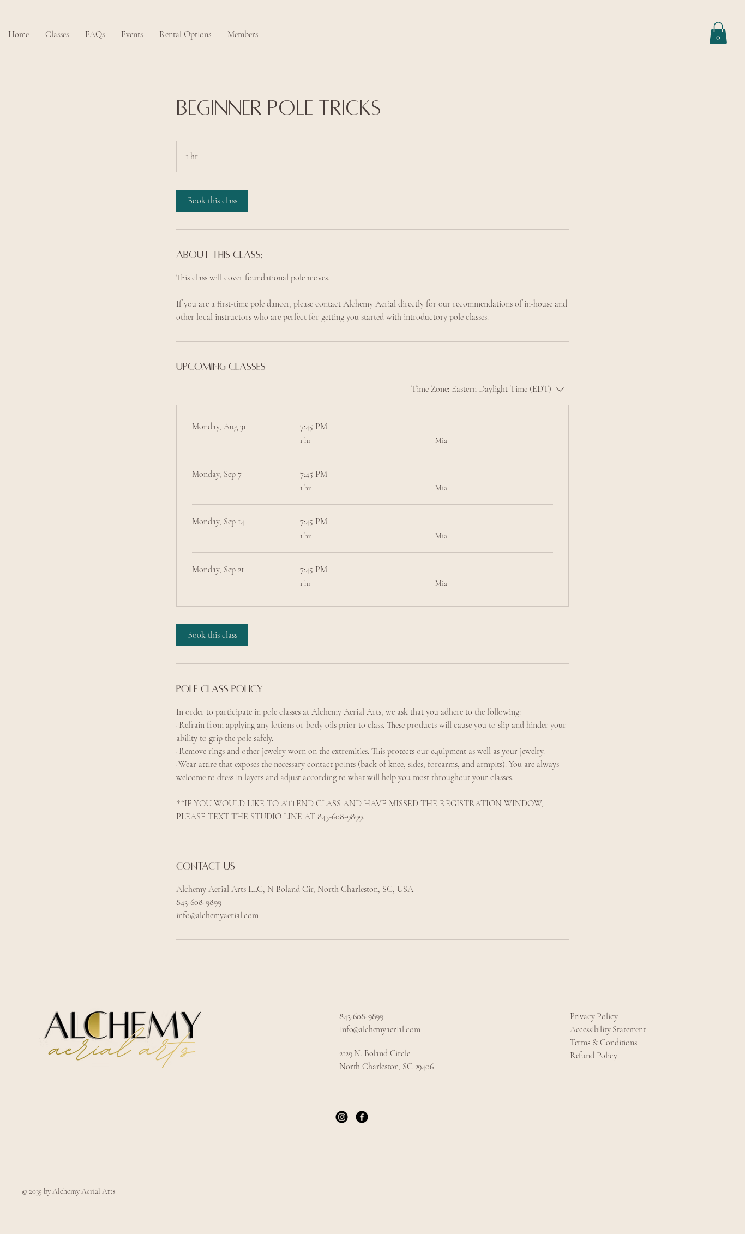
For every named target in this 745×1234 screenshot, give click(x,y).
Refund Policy (593, 1055)
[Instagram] (341, 1117)
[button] (185, 34)
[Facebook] (362, 1117)
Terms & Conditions (603, 1042)
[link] (212, 201)
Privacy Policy (594, 1016)
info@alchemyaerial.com (380, 1029)
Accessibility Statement (608, 1029)
